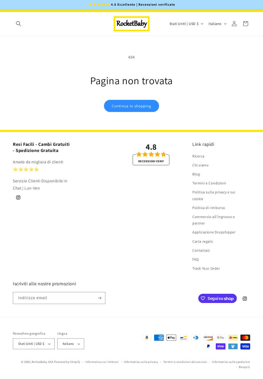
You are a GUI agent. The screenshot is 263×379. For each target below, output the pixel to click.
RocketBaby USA (42, 362)
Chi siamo (200, 165)
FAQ (195, 259)
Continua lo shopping (131, 105)
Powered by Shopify (67, 362)
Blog (196, 174)
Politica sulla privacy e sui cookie (213, 195)
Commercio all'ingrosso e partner (213, 219)
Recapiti (244, 367)
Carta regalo (202, 241)
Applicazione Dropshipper (214, 232)
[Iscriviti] (99, 298)
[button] (18, 23)
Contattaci (201, 250)
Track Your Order (206, 268)
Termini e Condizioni (209, 183)
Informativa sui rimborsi (102, 362)
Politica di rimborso (208, 207)
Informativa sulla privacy (141, 362)
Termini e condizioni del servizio (185, 362)
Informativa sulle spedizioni (231, 362)
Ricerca (198, 156)
